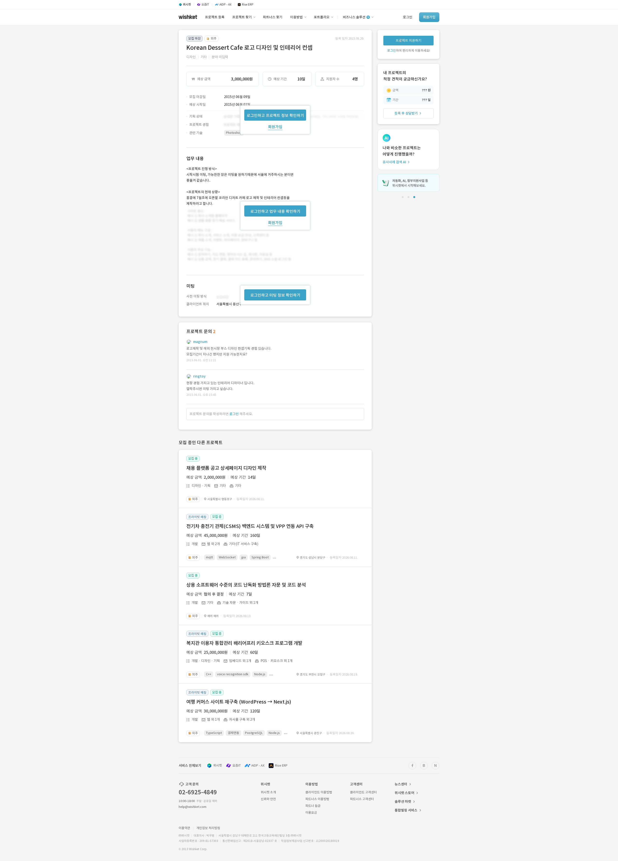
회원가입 (275, 126)
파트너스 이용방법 (317, 799)
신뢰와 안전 (268, 799)
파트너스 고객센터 (362, 799)
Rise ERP (281, 765)
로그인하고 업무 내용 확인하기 (275, 211)
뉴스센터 (401, 784)
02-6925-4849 (198, 792)
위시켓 (217, 765)
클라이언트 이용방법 (318, 792)
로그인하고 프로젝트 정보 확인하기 (275, 115)
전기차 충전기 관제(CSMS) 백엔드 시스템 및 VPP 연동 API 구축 (250, 526)
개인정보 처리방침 (208, 828)
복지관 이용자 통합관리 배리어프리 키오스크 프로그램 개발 (244, 643)
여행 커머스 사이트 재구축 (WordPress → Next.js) (238, 702)
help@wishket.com (192, 807)
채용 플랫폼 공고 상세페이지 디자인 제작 (226, 468)
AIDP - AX (257, 765)
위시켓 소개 (268, 792)
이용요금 (311, 813)
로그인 (234, 414)
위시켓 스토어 (404, 793)
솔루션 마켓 (403, 801)
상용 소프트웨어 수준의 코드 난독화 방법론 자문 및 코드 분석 (246, 585)
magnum (200, 342)
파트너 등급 (313, 806)
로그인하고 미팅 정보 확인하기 (275, 295)
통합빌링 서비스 (406, 810)
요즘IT (236, 765)
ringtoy (199, 376)
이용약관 (184, 828)
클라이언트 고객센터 (363, 792)
